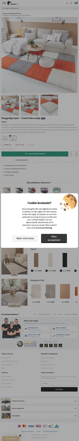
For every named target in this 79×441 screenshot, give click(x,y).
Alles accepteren (54, 238)
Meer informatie (25, 238)
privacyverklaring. (44, 227)
